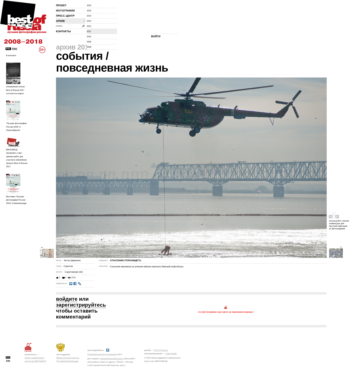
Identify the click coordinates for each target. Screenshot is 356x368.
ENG (14, 48)
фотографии (65, 10)
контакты (63, 31)
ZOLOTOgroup (161, 350)
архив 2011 (74, 47)
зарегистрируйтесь (81, 305)
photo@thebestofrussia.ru (111, 358)
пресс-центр (65, 15)
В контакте (11, 55)
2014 (89, 16)
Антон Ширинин (72, 260)
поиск (59, 26)
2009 (89, 42)
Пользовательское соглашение (102, 354)
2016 (89, 5)
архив (60, 20)
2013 (89, 21)
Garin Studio (171, 353)
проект (61, 5)
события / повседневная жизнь (112, 62)
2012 (89, 26)
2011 (89, 31)
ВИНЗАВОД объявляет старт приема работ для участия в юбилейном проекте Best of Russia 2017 (16, 158)
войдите (67, 299)
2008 (89, 47)
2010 (89, 36)
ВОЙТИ (155, 36)
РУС (8, 48)
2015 (89, 10)
